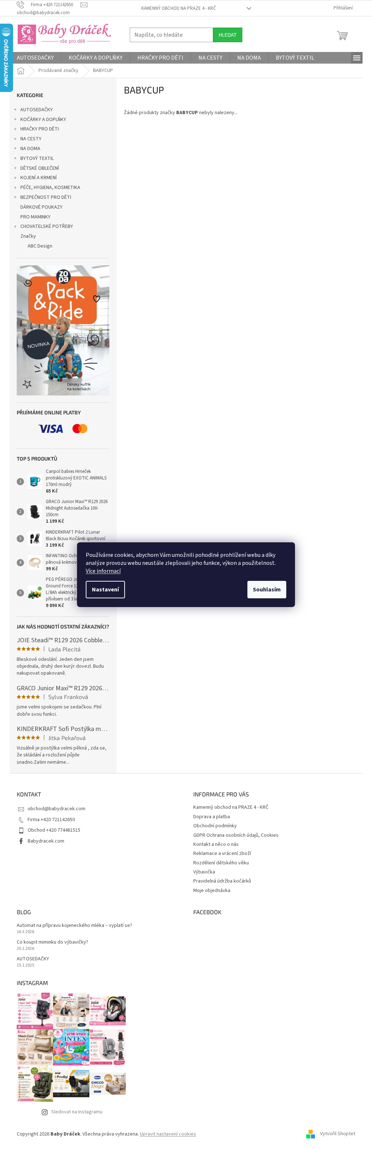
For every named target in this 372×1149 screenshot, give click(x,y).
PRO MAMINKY (35, 217)
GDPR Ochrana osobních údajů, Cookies (236, 835)
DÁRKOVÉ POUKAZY (41, 207)
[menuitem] (35, 58)
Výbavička (204, 872)
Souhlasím (267, 590)
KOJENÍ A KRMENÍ (38, 177)
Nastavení (105, 590)
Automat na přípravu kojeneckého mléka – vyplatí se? (74, 925)
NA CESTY (30, 138)
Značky (28, 236)
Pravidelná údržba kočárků (222, 881)
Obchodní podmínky (215, 825)
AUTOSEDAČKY (36, 109)
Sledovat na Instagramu (76, 1112)
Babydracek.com (46, 841)
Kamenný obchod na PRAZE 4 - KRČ (178, 8)
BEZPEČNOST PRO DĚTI (45, 197)
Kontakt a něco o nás (216, 844)
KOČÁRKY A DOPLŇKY (43, 119)
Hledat (227, 35)
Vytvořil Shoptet (337, 1134)
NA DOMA (30, 148)
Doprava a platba (211, 816)
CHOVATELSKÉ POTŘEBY (46, 226)
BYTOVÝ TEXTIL (37, 158)
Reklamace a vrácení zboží (222, 853)
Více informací (103, 571)
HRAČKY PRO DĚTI (39, 129)
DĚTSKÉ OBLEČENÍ (39, 168)
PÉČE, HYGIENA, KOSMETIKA (50, 187)
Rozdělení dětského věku (221, 863)
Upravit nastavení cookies (168, 1134)
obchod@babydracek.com (56, 808)
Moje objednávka (211, 890)
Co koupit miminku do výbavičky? (52, 942)
